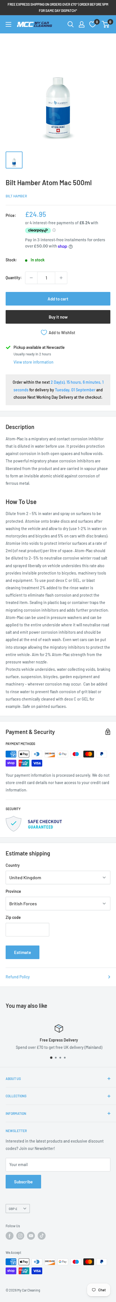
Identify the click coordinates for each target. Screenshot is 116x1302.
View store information (33, 362)
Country (13, 865)
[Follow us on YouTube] (31, 1236)
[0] (105, 24)
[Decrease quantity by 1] (31, 278)
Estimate (22, 952)
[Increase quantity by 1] (61, 278)
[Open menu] (8, 24)
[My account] (81, 24)
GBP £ (13, 1209)
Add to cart (58, 298)
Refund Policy (18, 976)
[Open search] (71, 24)
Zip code (13, 917)
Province (13, 891)
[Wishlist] (93, 24)
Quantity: (14, 277)
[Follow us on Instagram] (20, 1236)
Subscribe (23, 1181)
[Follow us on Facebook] (10, 1236)
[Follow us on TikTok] (42, 1236)
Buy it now (58, 316)
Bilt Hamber (16, 196)
